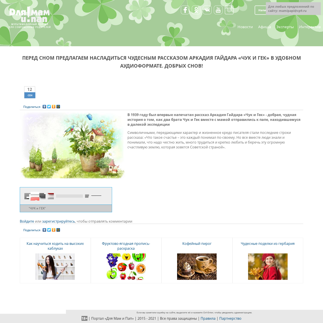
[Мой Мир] (58, 105)
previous (27, 196)
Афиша (264, 26)
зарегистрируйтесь (58, 221)
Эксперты (285, 26)
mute (87, 196)
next (42, 196)
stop (51, 196)
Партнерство (230, 318)
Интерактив (310, 26)
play (35, 196)
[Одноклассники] (53, 105)
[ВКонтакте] (44, 105)
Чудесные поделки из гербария (268, 243)
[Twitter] (49, 105)
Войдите (27, 221)
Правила (208, 318)
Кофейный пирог (197, 243)
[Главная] (29, 8)
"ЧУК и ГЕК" (37, 208)
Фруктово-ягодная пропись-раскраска (126, 246)
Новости (245, 26)
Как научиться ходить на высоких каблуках (55, 246)
